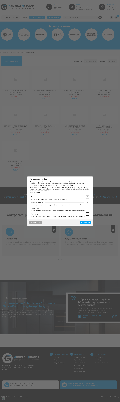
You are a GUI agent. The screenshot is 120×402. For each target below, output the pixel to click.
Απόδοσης (34, 214)
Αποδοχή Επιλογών (35, 222)
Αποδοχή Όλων (85, 222)
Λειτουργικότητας (37, 202)
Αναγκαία (34, 197)
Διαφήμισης (35, 208)
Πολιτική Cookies (35, 192)
